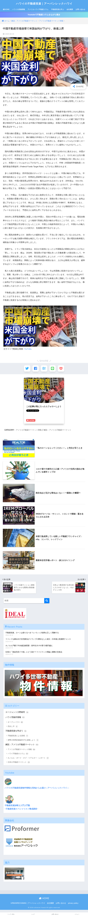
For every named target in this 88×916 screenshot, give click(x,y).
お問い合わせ (80, 9)
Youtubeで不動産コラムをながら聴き (44, 15)
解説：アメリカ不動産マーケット (57, 430)
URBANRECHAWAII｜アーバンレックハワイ (28, 903)
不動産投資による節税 (18, 736)
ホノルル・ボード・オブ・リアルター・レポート (28, 758)
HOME (7, 9)
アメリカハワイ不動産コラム (38, 9)
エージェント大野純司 (17, 712)
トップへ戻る (11, 914)
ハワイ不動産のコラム (18, 753)
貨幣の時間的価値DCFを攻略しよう (23, 740)
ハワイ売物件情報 (15, 717)
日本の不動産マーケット (19, 762)
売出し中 (12, 726)
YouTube (27, 349)
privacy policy (73, 903)
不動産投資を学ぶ (57, 9)
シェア (33, 914)
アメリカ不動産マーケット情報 (29, 430)
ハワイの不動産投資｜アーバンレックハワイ (44, 3)
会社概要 (70, 9)
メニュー (77, 914)
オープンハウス (15, 722)
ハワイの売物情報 (18, 9)
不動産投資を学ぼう (16, 731)
